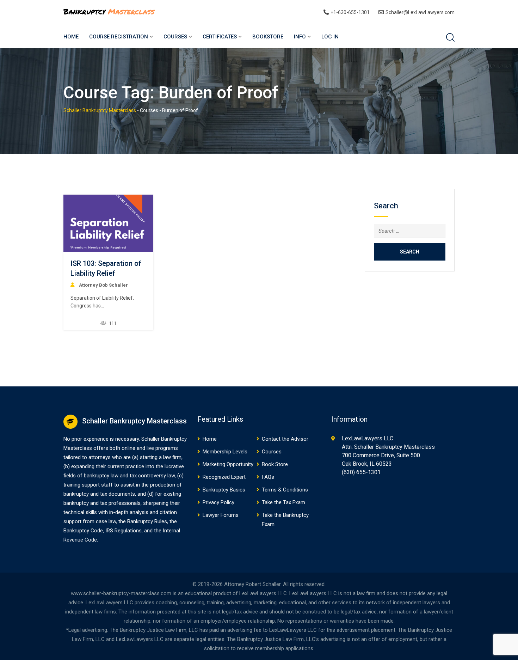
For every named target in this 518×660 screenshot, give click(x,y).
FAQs (268, 477)
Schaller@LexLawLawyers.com (420, 12)
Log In (330, 36)
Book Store (275, 464)
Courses (175, 36)
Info (300, 36)
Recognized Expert (224, 477)
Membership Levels (225, 451)
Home (71, 36)
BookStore (267, 36)
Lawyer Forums (221, 515)
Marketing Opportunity (228, 464)
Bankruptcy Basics (224, 490)
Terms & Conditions (285, 490)
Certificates (220, 36)
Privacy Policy (218, 502)
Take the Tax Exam (283, 502)
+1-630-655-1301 (350, 12)
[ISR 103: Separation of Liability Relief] (108, 223)
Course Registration (118, 36)
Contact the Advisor (285, 439)
